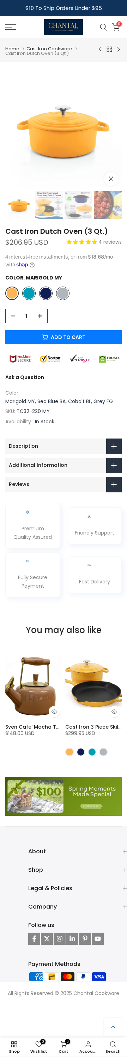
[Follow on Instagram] (60, 939)
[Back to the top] (113, 1027)
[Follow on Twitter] (47, 939)
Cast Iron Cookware (49, 48)
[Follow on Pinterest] (85, 939)
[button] (82, 241)
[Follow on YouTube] (98, 939)
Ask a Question (24, 377)
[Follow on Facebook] (34, 939)
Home (12, 48)
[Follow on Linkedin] (72, 939)
